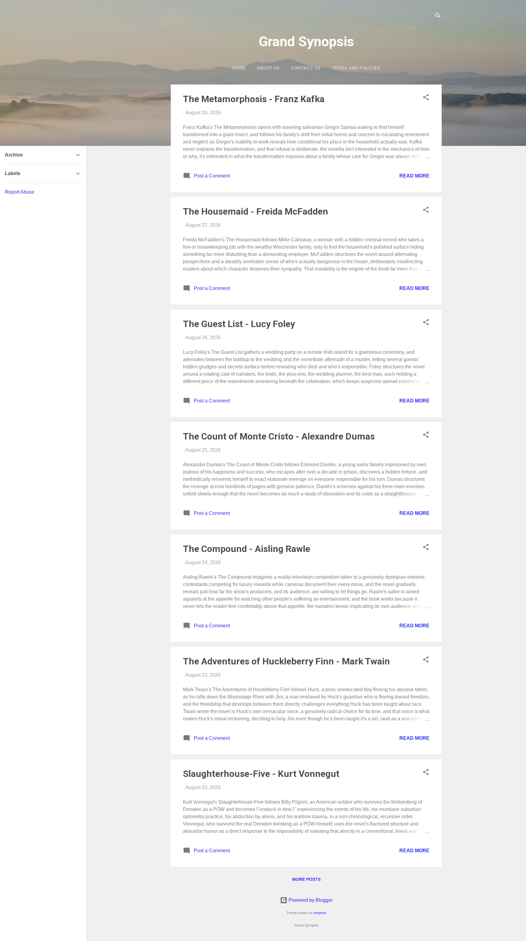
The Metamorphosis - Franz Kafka (253, 99)
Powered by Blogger (310, 900)
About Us (268, 68)
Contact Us (306, 68)
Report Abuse (19, 192)
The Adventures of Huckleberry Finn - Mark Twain (286, 661)
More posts (306, 879)
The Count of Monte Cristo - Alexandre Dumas (279, 436)
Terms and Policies (355, 68)
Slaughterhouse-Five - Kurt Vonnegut (261, 773)
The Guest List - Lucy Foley (239, 324)
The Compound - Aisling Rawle (246, 548)
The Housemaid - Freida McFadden (255, 211)
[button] (426, 98)
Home (239, 68)
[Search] (438, 16)
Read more (414, 175)
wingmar (320, 913)
